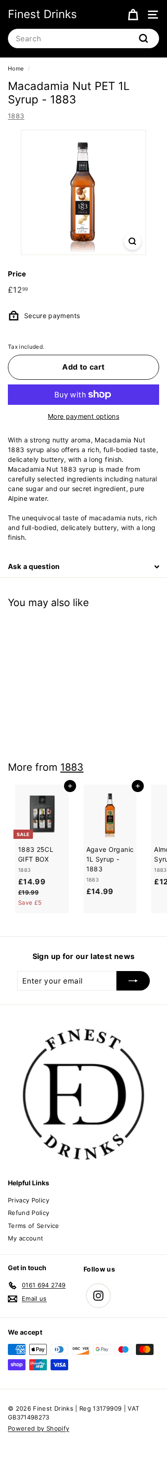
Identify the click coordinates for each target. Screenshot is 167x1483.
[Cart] (133, 14)
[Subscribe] (133, 981)
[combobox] (83, 38)
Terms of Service (33, 1225)
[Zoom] (132, 241)
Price (17, 273)
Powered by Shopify (38, 1428)
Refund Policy (29, 1212)
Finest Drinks (42, 14)
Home (16, 68)
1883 (16, 116)
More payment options (83, 416)
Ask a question (33, 566)
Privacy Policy (28, 1200)
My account (26, 1238)
